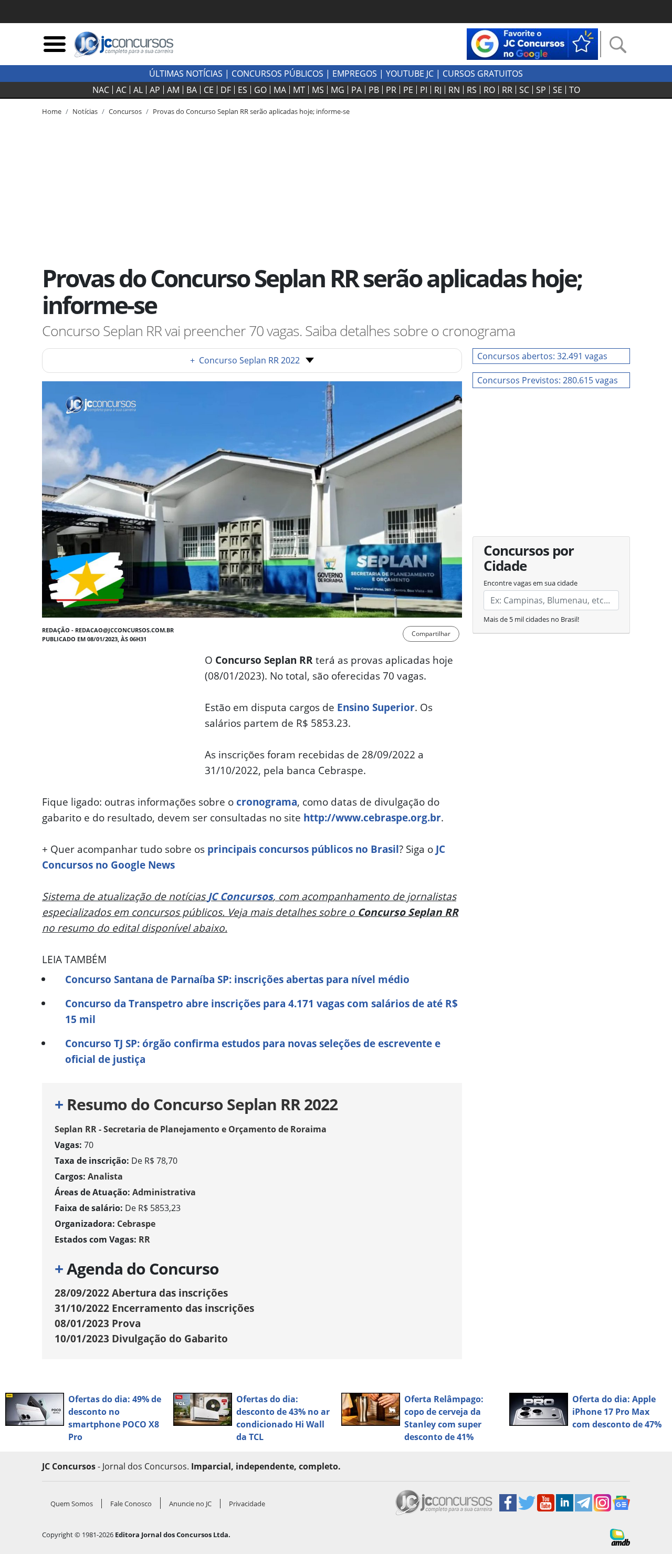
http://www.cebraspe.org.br (372, 817)
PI (423, 90)
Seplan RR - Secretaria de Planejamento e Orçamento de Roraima (191, 1129)
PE (408, 90)
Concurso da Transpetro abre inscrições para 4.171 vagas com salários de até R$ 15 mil (261, 1011)
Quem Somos (71, 1503)
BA (191, 90)
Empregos (354, 73)
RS (472, 90)
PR (391, 90)
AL (138, 90)
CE (209, 90)
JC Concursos (240, 896)
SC (524, 90)
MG (337, 90)
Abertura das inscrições (141, 1293)
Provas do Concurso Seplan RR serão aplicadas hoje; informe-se (251, 111)
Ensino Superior (376, 707)
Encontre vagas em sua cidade (531, 583)
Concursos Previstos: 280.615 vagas (547, 380)
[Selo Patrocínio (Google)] (532, 43)
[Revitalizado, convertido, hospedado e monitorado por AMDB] (620, 1536)
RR (507, 90)
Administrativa (164, 1192)
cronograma (266, 802)
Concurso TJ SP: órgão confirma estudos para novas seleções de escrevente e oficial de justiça (252, 1051)
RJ (438, 90)
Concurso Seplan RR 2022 (245, 360)
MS (318, 90)
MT (299, 90)
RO (489, 90)
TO (574, 90)
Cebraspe (136, 1223)
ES (242, 90)
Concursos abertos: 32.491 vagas (542, 356)
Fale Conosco (131, 1503)
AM (173, 90)
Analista (105, 1176)
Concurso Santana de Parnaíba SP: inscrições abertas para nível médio (237, 979)
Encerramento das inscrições (154, 1308)
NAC (100, 90)
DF (225, 90)
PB (374, 90)
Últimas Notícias (186, 73)
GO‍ (260, 90)
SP (541, 90)
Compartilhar (431, 633)
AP (155, 90)
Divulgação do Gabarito (141, 1338)
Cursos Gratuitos (483, 73)
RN (454, 90)
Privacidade (247, 1503)
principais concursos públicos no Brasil (303, 849)
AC (121, 90)
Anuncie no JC (190, 1503)
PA (356, 90)
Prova (98, 1323)
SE (557, 90)
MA (280, 90)
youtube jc (410, 73)
